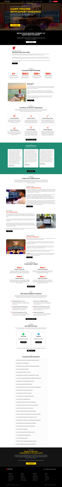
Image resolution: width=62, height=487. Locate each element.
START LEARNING (15, 25)
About (37, 1)
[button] (1, 158)
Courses (23, 1)
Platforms (33, 1)
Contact (41, 1)
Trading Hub (28, 1)
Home (20, 1)
